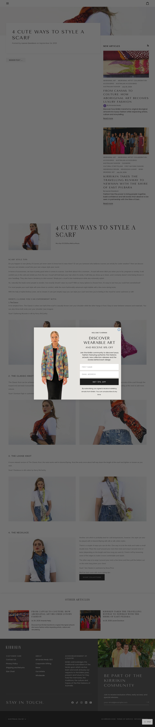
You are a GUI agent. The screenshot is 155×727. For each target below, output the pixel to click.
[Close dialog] (119, 329)
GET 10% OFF (99, 382)
